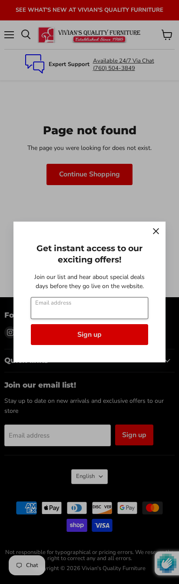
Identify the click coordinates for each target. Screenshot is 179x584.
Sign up (89, 334)
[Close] (156, 231)
